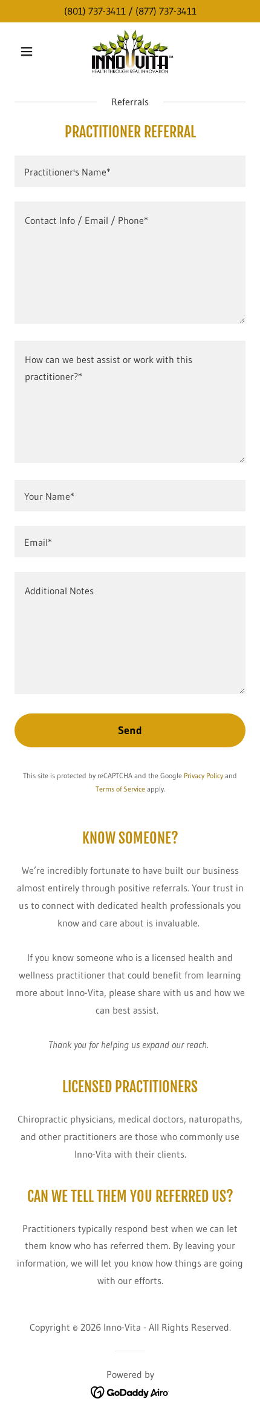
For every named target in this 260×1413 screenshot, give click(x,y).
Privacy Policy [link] (203, 775)
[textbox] (130, 171)
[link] (130, 51)
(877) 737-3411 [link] (166, 11)
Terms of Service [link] (120, 788)
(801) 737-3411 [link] (95, 11)
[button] (32, 51)
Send (130, 730)
